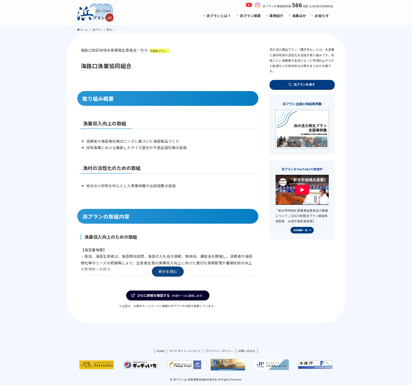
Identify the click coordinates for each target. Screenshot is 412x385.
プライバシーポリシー (219, 351)
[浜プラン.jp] (95, 12)
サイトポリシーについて (185, 351)
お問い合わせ (246, 351)
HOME (161, 351)
